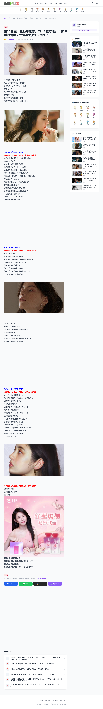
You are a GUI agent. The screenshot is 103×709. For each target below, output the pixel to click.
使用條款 (47, 700)
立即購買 (7, 495)
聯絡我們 (62, 700)
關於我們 (40, 700)
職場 (51, 3)
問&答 (66, 3)
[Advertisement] (35, 224)
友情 (55, 3)
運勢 (41, 3)
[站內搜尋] (93, 3)
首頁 (5, 18)
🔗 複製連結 (55, 584)
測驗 (60, 3)
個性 (46, 3)
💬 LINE (25, 584)
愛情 (36, 3)
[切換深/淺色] (97, 3)
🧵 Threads (40, 584)
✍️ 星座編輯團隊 (9, 39)
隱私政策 (55, 700)
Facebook (11, 584)
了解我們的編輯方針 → (43, 578)
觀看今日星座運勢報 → (84, 30)
